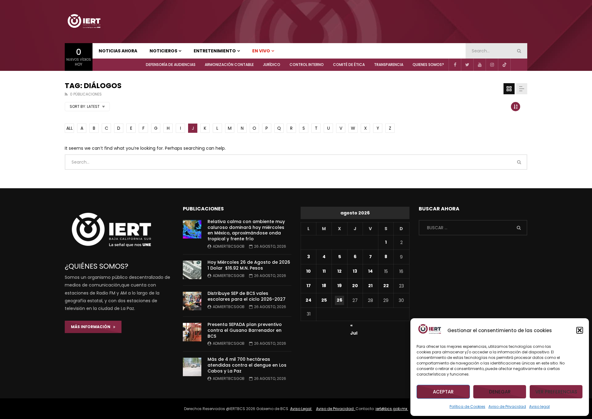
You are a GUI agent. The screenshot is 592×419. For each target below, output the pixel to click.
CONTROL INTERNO (307, 64)
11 (324, 271)
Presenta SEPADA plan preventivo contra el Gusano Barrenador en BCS (245, 330)
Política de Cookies (467, 406)
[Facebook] (455, 65)
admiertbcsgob (229, 246)
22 (386, 286)
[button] (580, 330)
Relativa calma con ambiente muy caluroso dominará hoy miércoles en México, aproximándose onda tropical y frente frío (246, 230)
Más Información (92, 326)
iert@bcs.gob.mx (392, 408)
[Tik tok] (504, 65)
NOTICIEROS (163, 51)
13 (355, 271)
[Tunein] (516, 65)
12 (339, 271)
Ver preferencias (556, 391)
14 (370, 271)
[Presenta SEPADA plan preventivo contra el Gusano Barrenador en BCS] (192, 332)
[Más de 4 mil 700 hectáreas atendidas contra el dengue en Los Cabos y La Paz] (192, 367)
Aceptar (443, 391)
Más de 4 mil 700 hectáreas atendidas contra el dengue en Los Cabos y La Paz (247, 365)
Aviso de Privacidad (507, 406)
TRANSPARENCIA (388, 64)
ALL (69, 128)
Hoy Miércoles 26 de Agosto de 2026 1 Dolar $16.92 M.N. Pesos (249, 265)
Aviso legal (539, 406)
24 (308, 300)
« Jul (353, 326)
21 (370, 286)
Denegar (500, 391)
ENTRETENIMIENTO (215, 51)
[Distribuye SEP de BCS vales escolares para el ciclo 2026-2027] (192, 301)
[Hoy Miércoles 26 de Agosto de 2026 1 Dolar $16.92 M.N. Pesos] (192, 270)
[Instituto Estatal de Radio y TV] (84, 21)
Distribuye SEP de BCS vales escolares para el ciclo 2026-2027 (247, 296)
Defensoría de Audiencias (170, 64)
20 (355, 286)
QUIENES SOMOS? (428, 64)
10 (308, 271)
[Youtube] (479, 65)
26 (339, 300)
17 (308, 286)
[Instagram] (492, 65)
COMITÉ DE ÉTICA (349, 64)
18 (324, 286)
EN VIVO (261, 51)
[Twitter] (467, 65)
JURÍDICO (271, 64)
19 (339, 286)
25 (324, 300)
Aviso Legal (301, 408)
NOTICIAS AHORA (118, 51)
